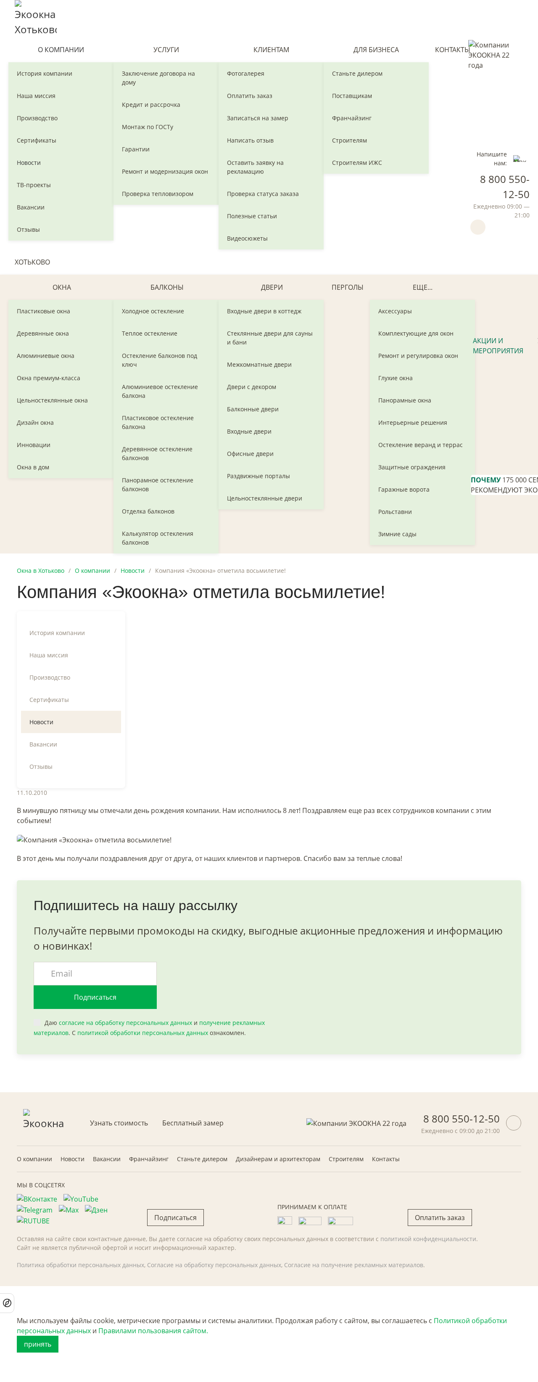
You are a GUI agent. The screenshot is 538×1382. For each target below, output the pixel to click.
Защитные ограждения (412, 467)
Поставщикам (352, 96)
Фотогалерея (245, 73)
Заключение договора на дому (158, 77)
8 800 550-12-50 (461, 1118)
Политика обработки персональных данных (80, 1265)
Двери (272, 287)
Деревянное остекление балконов (157, 453)
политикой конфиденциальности (428, 1239)
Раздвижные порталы (258, 476)
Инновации (33, 445)
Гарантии (136, 149)
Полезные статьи (252, 216)
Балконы (167, 287)
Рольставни (395, 512)
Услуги (166, 49)
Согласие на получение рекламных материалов (353, 1265)
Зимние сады (397, 534)
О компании (61, 49)
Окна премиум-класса (48, 378)
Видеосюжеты (247, 238)
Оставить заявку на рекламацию (255, 167)
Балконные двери (253, 409)
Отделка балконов (148, 511)
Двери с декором (251, 387)
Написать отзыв (250, 140)
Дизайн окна (35, 422)
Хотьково (32, 262)
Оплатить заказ (249, 96)
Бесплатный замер (193, 1123)
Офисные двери (250, 454)
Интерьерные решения (412, 422)
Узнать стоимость (119, 1123)
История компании (44, 73)
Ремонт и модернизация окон (165, 171)
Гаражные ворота (404, 489)
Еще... (423, 287)
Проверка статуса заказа (263, 194)
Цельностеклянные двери (264, 498)
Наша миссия (36, 96)
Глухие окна (395, 378)
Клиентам (271, 49)
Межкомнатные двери (259, 364)
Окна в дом (33, 467)
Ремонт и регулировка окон (418, 356)
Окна (62, 287)
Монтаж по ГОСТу (147, 127)
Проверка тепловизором (157, 194)
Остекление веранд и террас (420, 445)
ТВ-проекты (34, 185)
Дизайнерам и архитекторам (278, 1159)
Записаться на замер (257, 118)
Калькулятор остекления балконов (157, 538)
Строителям (349, 140)
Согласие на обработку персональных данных (214, 1265)
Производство (37, 118)
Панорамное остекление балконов (157, 484)
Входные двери (249, 431)
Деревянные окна (43, 333)
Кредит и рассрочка (151, 105)
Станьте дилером (357, 73)
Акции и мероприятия (498, 345)
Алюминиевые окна (45, 356)
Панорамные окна (404, 400)
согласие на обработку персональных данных (125, 1023)
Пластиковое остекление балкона (158, 422)
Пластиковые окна (43, 311)
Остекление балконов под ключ (159, 360)
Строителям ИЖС (357, 163)
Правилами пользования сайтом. (153, 1330)
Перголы (348, 287)
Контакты (452, 49)
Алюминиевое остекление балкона (160, 391)
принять (37, 1344)
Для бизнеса (376, 49)
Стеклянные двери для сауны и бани (270, 337)
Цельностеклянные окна (52, 400)
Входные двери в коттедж (264, 311)
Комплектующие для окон (416, 333)
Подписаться (95, 997)
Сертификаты (36, 140)
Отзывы (28, 229)
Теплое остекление (149, 333)
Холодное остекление (153, 311)
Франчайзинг (352, 118)
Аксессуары (395, 311)
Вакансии (31, 207)
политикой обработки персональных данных (142, 1033)
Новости (29, 163)
